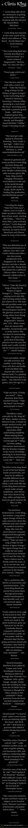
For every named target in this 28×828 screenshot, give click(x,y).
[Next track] (26, 825)
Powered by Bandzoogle (14, 822)
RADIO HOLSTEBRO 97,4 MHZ (14, 155)
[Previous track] (25, 825)
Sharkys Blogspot (15, 658)
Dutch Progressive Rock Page (15, 353)
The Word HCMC (15, 46)
